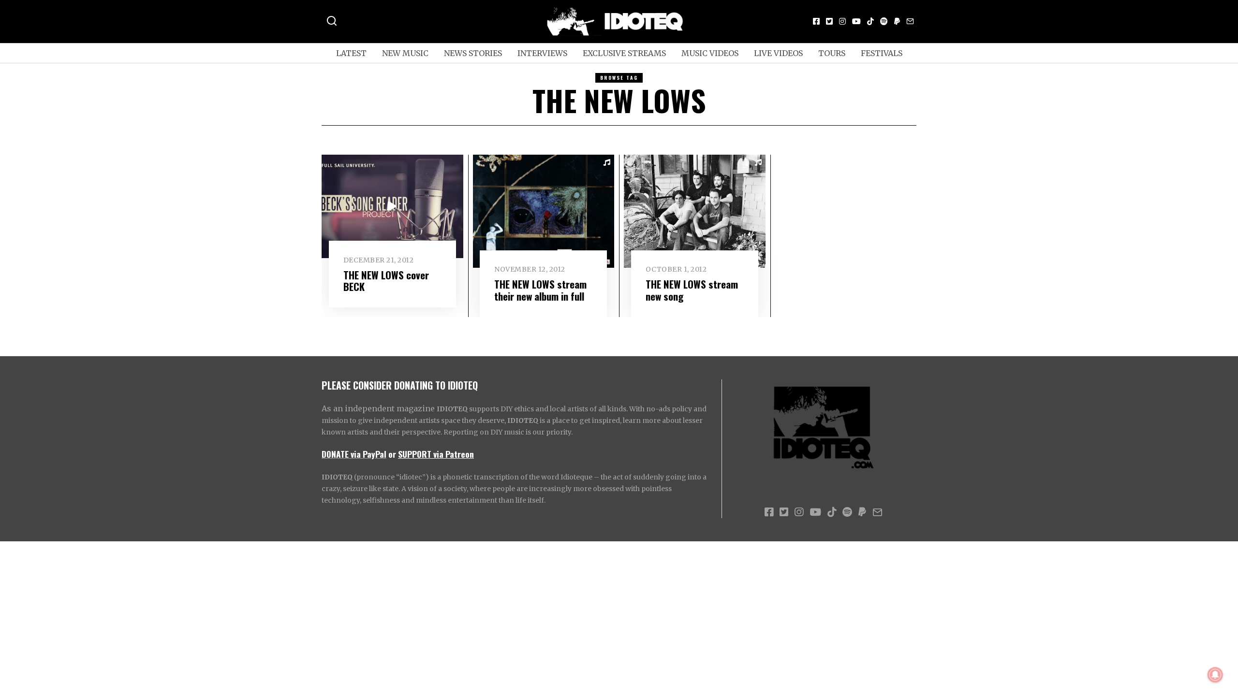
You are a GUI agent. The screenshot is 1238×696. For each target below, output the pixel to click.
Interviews (542, 53)
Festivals (881, 53)
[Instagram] (842, 21)
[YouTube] (856, 21)
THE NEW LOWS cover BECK (386, 280)
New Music (405, 53)
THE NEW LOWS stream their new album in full (540, 290)
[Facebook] (816, 21)
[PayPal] (897, 21)
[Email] (910, 21)
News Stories (473, 53)
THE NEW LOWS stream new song (692, 290)
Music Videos (709, 53)
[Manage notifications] (1215, 674)
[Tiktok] (870, 21)
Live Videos (778, 53)
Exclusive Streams (624, 53)
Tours (831, 53)
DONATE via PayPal (354, 454)
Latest (351, 53)
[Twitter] (829, 21)
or (392, 454)
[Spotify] (884, 21)
